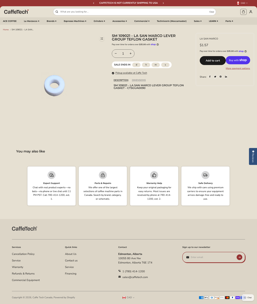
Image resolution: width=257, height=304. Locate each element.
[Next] (163, 3)
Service (16, 260)
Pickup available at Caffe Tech (131, 73)
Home (6, 29)
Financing (70, 273)
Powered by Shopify (64, 297)
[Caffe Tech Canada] (16, 11)
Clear (211, 11)
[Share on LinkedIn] (226, 76)
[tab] (121, 80)
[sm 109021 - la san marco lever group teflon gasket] (102, 38)
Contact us (71, 260)
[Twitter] (215, 76)
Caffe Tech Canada (42, 297)
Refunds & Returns (23, 273)
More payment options (238, 68)
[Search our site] (57, 12)
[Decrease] (115, 53)
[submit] (239, 257)
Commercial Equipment (26, 280)
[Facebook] (210, 76)
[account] (250, 12)
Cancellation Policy (23, 254)
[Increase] (130, 53)
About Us (70, 254)
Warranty (17, 267)
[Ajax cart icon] (243, 12)
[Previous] (94, 3)
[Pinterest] (220, 76)
